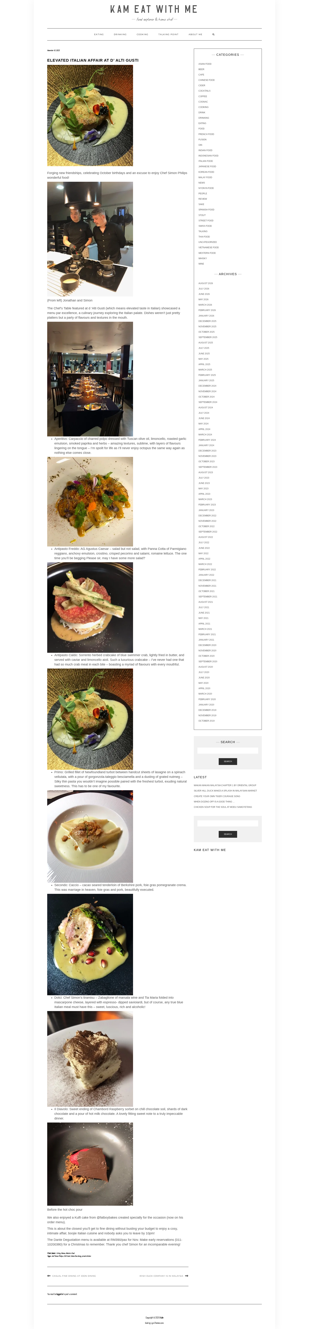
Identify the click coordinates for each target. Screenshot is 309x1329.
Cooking (142, 34)
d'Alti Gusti (66, 1256)
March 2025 (205, 369)
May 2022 (203, 553)
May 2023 (203, 488)
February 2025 (207, 375)
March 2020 (205, 694)
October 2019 (206, 721)
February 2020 (207, 699)
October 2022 (206, 526)
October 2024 (206, 397)
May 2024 (203, 423)
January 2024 (206, 445)
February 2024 (207, 440)
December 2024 (207, 386)
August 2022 (205, 537)
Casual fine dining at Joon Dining (74, 1276)
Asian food (205, 64)
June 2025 (204, 353)
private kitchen (86, 1256)
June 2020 (204, 677)
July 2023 (203, 478)
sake (201, 204)
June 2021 (204, 613)
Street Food (206, 220)
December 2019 (207, 710)
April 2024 (204, 429)
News (201, 183)
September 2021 (207, 596)
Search (228, 761)
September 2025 (207, 337)
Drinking (120, 34)
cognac (203, 102)
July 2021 (203, 607)
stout (202, 215)
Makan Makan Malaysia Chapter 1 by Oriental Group (225, 785)
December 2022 (207, 515)
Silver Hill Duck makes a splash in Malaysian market (225, 791)
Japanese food (207, 166)
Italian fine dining (76, 1256)
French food (206, 134)
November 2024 (207, 391)
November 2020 (207, 650)
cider (201, 85)
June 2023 (204, 483)
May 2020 (203, 683)
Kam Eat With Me (154, 9)
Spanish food (206, 209)
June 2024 (204, 418)
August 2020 (205, 667)
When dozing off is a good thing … (214, 801)
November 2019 (207, 715)
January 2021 (206, 640)
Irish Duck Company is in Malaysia (161, 1276)
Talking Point (168, 34)
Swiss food (205, 226)
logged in (60, 1294)
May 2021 (203, 618)
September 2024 (207, 402)
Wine (201, 264)
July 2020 (203, 672)
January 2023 (206, 510)
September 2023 (207, 467)
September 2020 (207, 661)
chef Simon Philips (57, 1256)
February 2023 (207, 504)
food (201, 128)
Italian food (205, 161)
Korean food (206, 172)
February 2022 (207, 569)
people (202, 193)
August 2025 (205, 342)
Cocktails (204, 91)
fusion (202, 139)
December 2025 (207, 321)
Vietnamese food (208, 247)
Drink (201, 112)
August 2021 (205, 602)
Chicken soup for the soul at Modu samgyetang (223, 807)
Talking (202, 231)
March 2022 (205, 564)
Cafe (201, 74)
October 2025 (206, 332)
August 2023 (205, 472)
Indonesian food (208, 155)
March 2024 (205, 434)
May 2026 (203, 299)
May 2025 (203, 359)
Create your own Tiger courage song (217, 796)
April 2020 (204, 688)
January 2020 (206, 704)
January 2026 (206, 316)
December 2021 (207, 580)
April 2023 (204, 494)
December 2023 (207, 451)
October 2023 (206, 461)
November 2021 (207, 586)
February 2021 (207, 634)
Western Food (70, 1253)
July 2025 (203, 348)
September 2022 (207, 532)
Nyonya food (206, 188)
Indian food (205, 150)
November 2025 (207, 326)
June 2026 (204, 294)
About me (195, 34)
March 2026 (205, 305)
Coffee (202, 96)
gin (200, 145)
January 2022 (206, 575)
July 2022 (203, 542)
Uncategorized (207, 242)
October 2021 (206, 591)
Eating (99, 34)
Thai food (204, 237)
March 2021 (205, 629)
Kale (161, 1317)
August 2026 (205, 283)
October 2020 (206, 656)
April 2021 (204, 623)
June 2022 (204, 548)
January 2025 (206, 380)
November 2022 (207, 521)
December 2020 (207, 645)
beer (201, 69)
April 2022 (204, 559)
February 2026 (207, 310)
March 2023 (205, 499)
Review (63, 1253)
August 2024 (205, 407)
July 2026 (203, 288)
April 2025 (204, 364)
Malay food (205, 177)
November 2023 (207, 456)
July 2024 (203, 413)
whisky (202, 258)
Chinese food (206, 80)
